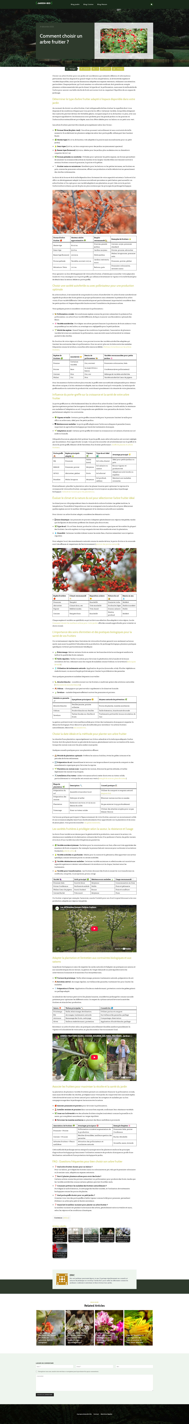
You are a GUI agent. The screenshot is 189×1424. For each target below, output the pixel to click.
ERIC (72, 1275)
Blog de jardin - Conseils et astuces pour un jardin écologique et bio (46, 1327)
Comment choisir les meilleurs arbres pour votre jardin (75, 623)
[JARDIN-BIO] (44, 4)
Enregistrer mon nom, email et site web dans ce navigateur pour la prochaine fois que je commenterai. (68, 1371)
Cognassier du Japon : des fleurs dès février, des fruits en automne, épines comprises (47, 1338)
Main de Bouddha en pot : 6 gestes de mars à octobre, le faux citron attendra (135, 1339)
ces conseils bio (80, 728)
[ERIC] (62, 1279)
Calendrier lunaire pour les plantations (78, 492)
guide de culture (69, 851)
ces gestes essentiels (92, 823)
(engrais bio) (106, 793)
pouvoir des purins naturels (107, 544)
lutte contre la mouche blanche (67, 685)
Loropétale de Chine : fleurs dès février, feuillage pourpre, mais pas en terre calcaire (106, 1338)
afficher (66, 1218)
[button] (151, 4)
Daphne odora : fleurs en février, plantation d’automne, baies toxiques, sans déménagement (77, 1338)
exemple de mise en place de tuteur (112, 778)
